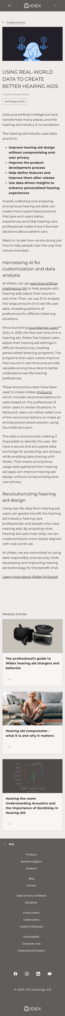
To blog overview (15, 22)
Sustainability (31, 936)
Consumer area (31, 943)
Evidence (31, 868)
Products (31, 854)
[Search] (55, 6)
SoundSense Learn (43, 328)
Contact (31, 885)
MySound (44, 392)
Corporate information (31, 950)
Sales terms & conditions (31, 895)
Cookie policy (31, 919)
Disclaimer (31, 902)
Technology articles (14, 101)
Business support (31, 861)
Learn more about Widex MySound (30, 577)
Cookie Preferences (31, 926)
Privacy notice (31, 912)
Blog (31, 878)
